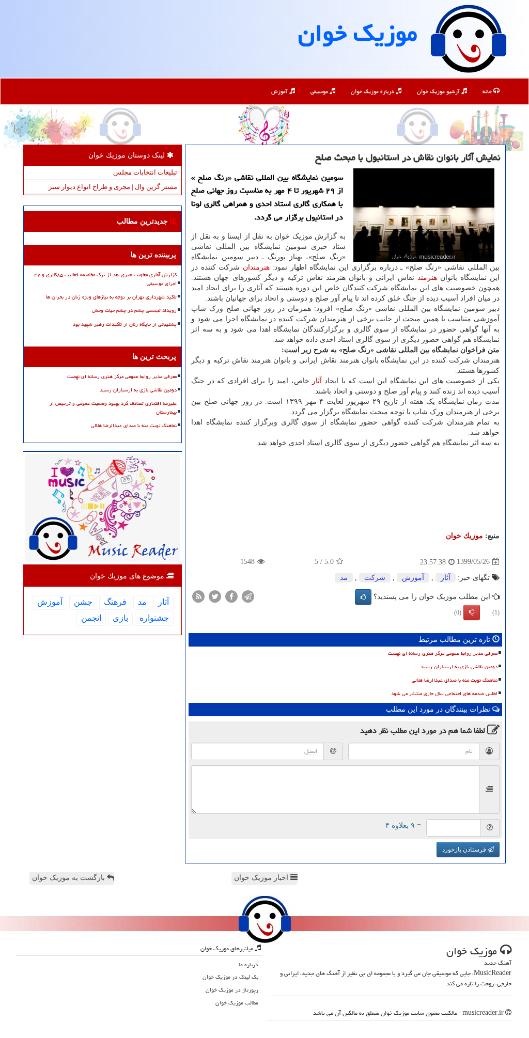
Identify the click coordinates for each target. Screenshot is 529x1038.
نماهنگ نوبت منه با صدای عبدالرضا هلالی (454, 680)
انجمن (91, 618)
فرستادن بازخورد (465, 849)
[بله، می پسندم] (363, 597)
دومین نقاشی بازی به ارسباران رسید (459, 667)
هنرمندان (256, 267)
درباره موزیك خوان (373, 91)
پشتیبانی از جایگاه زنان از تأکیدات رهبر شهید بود (125, 324)
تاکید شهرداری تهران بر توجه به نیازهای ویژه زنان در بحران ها (111, 297)
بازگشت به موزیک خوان (69, 878)
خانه (488, 91)
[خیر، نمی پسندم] (471, 612)
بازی (120, 618)
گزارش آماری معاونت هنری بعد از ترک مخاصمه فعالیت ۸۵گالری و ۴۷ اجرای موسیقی (105, 279)
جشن (83, 601)
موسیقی (320, 91)
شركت (374, 577)
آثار (317, 381)
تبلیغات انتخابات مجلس (145, 172)
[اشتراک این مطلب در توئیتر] (215, 596)
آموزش (280, 91)
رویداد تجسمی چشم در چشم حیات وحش (134, 310)
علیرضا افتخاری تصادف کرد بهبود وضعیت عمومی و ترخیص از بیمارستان (113, 407)
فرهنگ (115, 601)
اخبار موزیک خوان (262, 878)
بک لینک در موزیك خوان (230, 976)
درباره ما (248, 964)
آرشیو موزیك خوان (439, 91)
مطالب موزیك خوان (236, 1002)
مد (344, 577)
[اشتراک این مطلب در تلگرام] (248, 596)
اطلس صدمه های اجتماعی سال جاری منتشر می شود (444, 693)
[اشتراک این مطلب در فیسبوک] (231, 596)
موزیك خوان (357, 33)
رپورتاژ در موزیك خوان (232, 989)
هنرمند (427, 277)
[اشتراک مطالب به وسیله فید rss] (198, 596)
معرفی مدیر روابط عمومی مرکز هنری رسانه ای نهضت (442, 653)
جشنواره (154, 618)
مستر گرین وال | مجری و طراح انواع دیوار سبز (113, 187)
